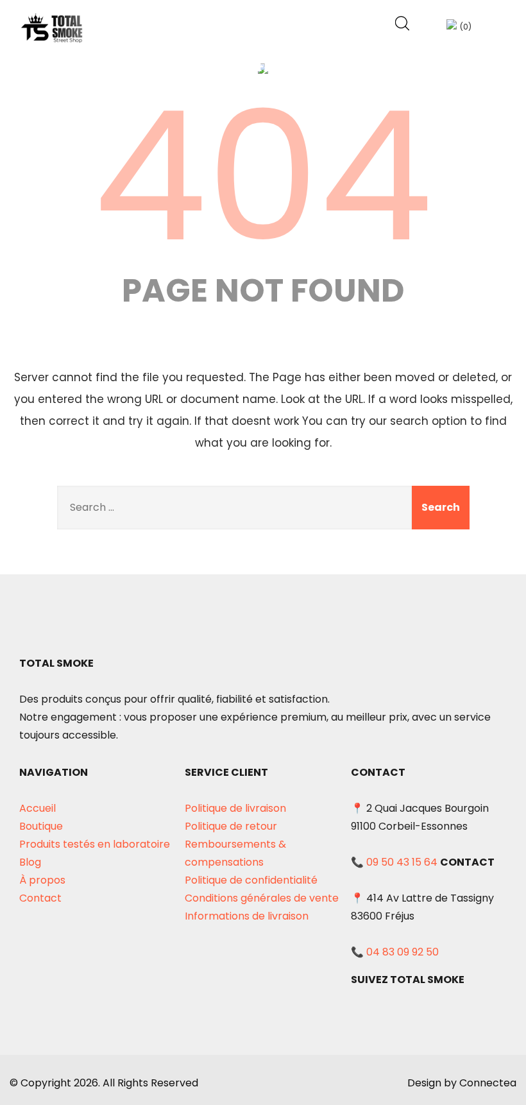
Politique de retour (231, 826)
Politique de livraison (235, 808)
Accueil (37, 808)
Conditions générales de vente (262, 898)
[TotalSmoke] (52, 28)
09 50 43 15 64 (401, 862)
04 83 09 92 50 (402, 952)
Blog (30, 862)
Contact (40, 898)
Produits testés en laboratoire (94, 844)
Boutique (41, 826)
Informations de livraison (247, 916)
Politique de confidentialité (251, 880)
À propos (42, 880)
